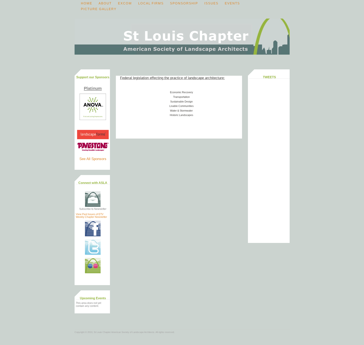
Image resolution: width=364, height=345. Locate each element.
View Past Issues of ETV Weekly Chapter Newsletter (91, 215)
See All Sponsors (92, 159)
